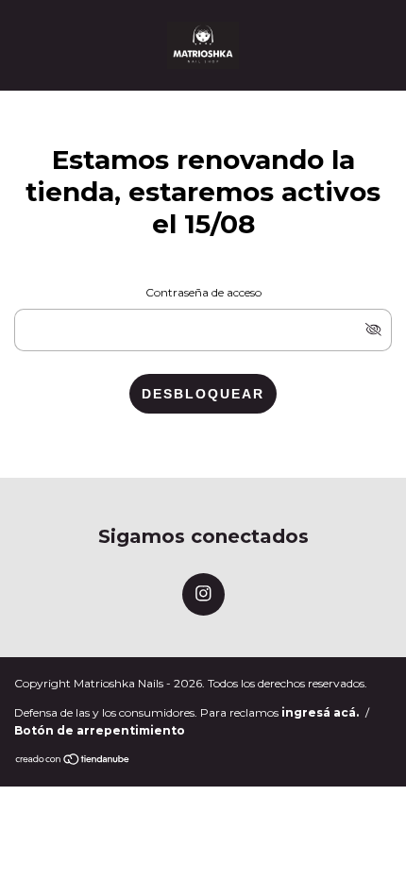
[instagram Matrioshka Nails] (203, 594)
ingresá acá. (320, 712)
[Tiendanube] (73, 760)
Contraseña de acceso (203, 292)
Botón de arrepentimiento (99, 730)
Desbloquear (203, 393)
